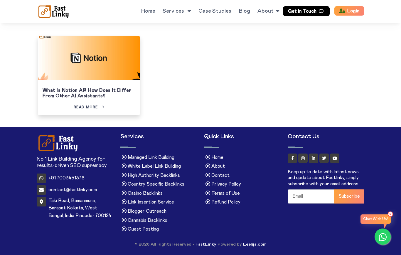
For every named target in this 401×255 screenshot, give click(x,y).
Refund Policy (225, 202)
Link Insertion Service (150, 202)
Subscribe (349, 196)
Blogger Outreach (146, 211)
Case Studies (214, 11)
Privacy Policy (225, 184)
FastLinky (206, 244)
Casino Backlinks (145, 193)
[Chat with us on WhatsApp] (383, 237)
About (265, 11)
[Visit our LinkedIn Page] (314, 158)
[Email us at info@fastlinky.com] (81, 12)
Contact (220, 175)
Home (148, 11)
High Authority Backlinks (153, 175)
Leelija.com (255, 244)
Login (353, 11)
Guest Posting (143, 229)
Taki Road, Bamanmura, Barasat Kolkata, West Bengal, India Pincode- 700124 (79, 208)
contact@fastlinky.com (72, 189)
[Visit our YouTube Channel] (334, 158)
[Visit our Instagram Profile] (303, 158)
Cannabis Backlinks (147, 220)
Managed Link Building (150, 157)
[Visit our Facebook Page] (293, 158)
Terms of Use (225, 193)
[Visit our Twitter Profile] (324, 158)
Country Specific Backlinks (155, 184)
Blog (244, 11)
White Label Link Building (154, 166)
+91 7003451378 (66, 178)
